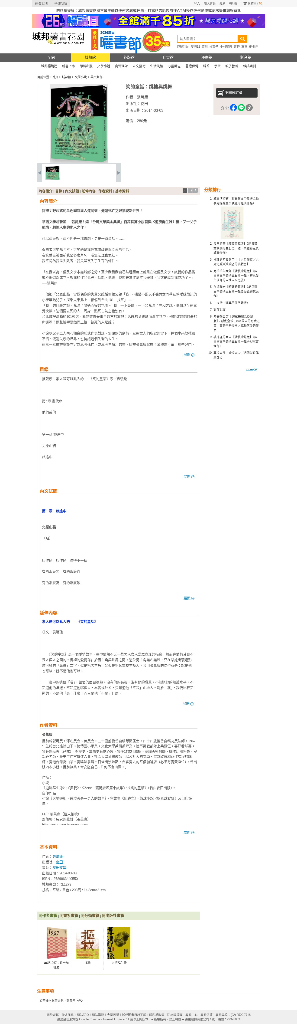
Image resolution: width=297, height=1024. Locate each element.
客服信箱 (206, 1015)
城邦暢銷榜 (49, 66)
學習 (217, 66)
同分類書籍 (90, 916)
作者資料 (105, 191)
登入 (197, 3)
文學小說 (103, 66)
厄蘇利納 (183, 46)
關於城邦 (53, 1015)
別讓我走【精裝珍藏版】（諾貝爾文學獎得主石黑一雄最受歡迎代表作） (236, 291)
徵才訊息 (68, 1015)
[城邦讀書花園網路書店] (58, 52)
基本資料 (122, 191)
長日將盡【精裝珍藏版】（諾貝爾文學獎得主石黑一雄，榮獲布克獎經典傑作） (236, 248)
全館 (51, 57)
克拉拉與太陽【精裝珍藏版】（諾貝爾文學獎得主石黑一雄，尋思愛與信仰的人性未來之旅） (236, 275)
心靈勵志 (174, 66)
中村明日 (226, 46)
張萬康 (142, 97)
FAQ (80, 1000)
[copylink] (249, 108)
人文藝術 (138, 66)
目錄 (58, 191)
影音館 (245, 57)
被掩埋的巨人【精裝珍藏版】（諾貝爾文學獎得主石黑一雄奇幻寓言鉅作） (236, 341)
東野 (237, 46)
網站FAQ (83, 1015)
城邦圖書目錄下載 (134, 1015)
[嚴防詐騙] (148, 13)
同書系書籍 (69, 916)
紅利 (223, 3)
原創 (205, 46)
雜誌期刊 (249, 66)
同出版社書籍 (113, 916)
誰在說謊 (219, 309)
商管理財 (121, 66)
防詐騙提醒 (174, 1015)
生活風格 (156, 66)
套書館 (168, 57)
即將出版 (86, 66)
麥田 (144, 104)
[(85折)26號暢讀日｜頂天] (148, 27)
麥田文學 (59, 868)
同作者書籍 (48, 916)
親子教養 (231, 66)
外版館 (129, 57)
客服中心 (191, 1015)
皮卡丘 (253, 46)
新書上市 (68, 66)
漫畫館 (206, 57)
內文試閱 (72, 191)
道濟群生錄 (119, 963)
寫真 (244, 46)
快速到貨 (60, 3)
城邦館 (90, 57)
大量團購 (113, 1015)
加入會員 (210, 3)
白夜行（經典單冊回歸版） (231, 303)
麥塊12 (195, 46)
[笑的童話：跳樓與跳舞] (52, 179)
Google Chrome (89, 1019)
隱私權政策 (156, 1015)
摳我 (88, 963)
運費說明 (41, 3)
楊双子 (213, 46)
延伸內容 (89, 191)
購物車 (255, 3)
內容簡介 (45, 191)
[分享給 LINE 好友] (241, 108)
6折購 (233, 3)
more (249, 369)
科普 (206, 66)
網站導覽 (98, 1015)
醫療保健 (191, 66)
